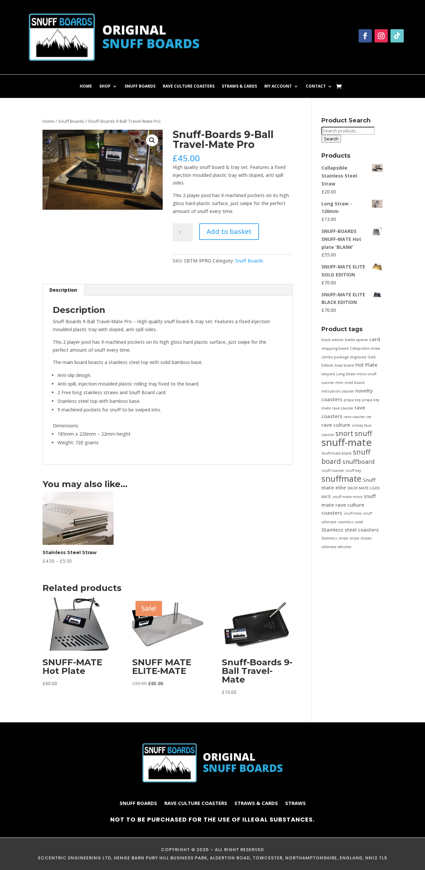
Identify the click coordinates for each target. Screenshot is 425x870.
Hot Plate (366, 364)
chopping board (335, 348)
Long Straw (345, 374)
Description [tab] (63, 290)
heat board (344, 365)
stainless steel (350, 522)
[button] (152, 140)
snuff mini (353, 513)
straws (366, 538)
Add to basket (229, 231)
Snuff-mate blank (336, 453)
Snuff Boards (140, 86)
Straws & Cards (239, 86)
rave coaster (342, 408)
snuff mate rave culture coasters (348, 504)
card (374, 339)
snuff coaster (332, 470)
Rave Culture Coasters (188, 86)
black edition (332, 339)
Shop (105, 86)
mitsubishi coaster (337, 391)
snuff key (353, 470)
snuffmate (341, 478)
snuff (363, 433)
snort (344, 433)
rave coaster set (357, 416)
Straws (295, 803)
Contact (316, 86)
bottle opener (356, 339)
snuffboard (358, 462)
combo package (335, 357)
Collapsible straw (365, 348)
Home (86, 86)
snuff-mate (346, 442)
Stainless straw (334, 538)
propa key (352, 400)
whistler (344, 546)
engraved (358, 357)
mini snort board (350, 382)
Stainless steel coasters (350, 529)
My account (278, 86)
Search (331, 139)
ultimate (328, 546)
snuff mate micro (347, 496)
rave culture (335, 424)
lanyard (328, 374)
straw (354, 538)
